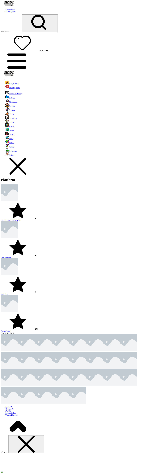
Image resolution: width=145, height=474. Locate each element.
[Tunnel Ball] (128, 368)
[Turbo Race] (43, 368)
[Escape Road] (9, 351)
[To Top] (18, 434)
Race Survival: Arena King (10, 220)
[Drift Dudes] (128, 385)
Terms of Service (11, 415)
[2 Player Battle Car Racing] (60, 368)
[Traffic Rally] (77, 403)
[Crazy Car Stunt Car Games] (26, 403)
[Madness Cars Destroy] (77, 385)
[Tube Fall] (9, 385)
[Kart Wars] (111, 351)
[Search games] (40, 23)
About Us (8, 407)
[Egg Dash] (94, 385)
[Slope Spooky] (77, 351)
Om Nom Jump (6, 257)
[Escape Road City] (60, 351)
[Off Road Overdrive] (26, 368)
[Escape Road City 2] (26, 351)
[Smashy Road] (94, 351)
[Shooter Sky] (94, 368)
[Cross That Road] (26, 385)
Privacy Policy (10, 413)
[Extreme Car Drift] (60, 403)
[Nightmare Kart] (128, 351)
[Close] (26, 444)
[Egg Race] (60, 385)
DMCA (8, 411)
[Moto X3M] (9, 368)
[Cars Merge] (43, 403)
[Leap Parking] (77, 368)
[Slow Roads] (9, 403)
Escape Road (10, 9)
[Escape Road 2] (43, 351)
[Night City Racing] (111, 385)
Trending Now (10, 11)
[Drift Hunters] (43, 385)
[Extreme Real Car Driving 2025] (111, 368)
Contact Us (9, 409)
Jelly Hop (4, 294)
